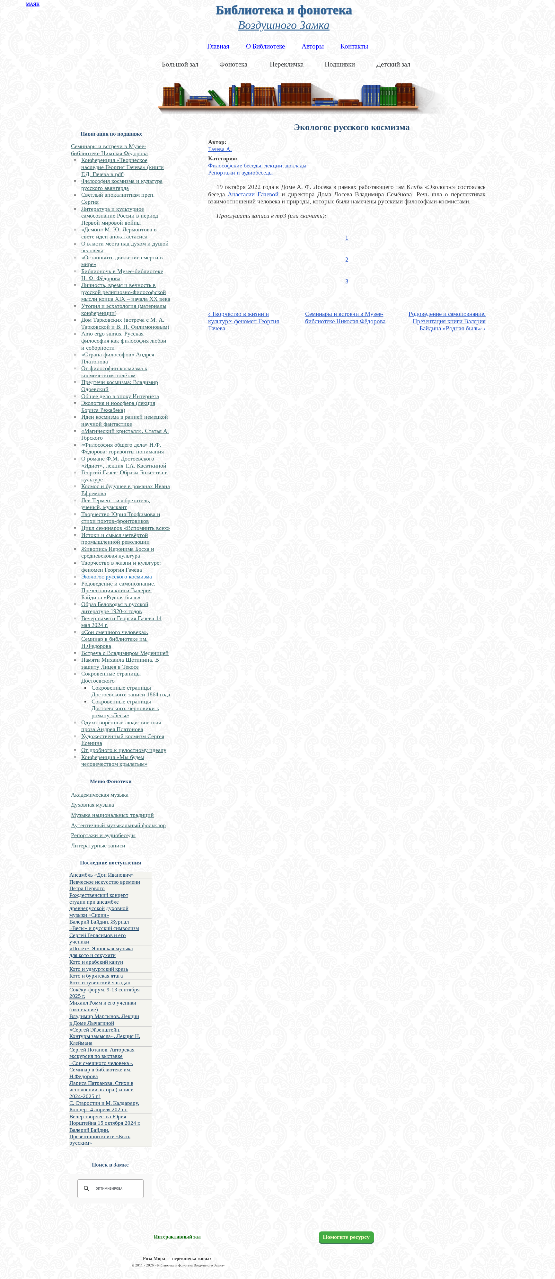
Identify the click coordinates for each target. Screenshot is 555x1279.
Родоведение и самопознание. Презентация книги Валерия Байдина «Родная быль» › (447, 321)
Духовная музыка (92, 804)
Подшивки (340, 64)
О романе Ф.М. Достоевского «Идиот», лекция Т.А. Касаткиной (123, 462)
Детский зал (393, 64)
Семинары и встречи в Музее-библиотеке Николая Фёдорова (109, 150)
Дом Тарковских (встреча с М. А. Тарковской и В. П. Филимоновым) (125, 323)
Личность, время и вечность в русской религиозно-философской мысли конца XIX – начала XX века (125, 292)
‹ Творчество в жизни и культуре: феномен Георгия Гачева (243, 321)
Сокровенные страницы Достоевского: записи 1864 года (131, 691)
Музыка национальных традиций (112, 815)
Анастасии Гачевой (253, 194)
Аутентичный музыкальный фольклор (118, 825)
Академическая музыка (99, 795)
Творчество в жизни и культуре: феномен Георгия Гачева (121, 566)
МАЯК (33, 4)
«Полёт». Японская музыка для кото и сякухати (101, 951)
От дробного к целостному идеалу (123, 750)
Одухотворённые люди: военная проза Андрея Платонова (121, 726)
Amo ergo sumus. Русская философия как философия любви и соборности (123, 340)
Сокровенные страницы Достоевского (111, 677)
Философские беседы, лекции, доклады (257, 165)
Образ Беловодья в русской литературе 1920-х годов (114, 607)
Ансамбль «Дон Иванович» (101, 875)
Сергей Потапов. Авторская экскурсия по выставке (102, 1053)
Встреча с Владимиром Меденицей (125, 653)
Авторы (313, 46)
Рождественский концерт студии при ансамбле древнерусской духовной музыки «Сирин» (98, 905)
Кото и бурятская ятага (96, 976)
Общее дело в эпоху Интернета (120, 396)
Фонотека (233, 64)
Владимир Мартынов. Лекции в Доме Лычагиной (104, 1019)
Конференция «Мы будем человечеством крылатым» (114, 760)
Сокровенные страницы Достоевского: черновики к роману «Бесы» (125, 708)
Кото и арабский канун (96, 962)
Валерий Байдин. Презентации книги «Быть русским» (99, 1136)
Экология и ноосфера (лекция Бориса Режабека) (118, 406)
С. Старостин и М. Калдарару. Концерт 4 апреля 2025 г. (104, 1106)
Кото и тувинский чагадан (99, 982)
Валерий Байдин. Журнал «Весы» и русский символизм (104, 925)
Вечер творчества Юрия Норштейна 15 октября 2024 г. (104, 1120)
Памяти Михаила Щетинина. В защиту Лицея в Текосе (120, 663)
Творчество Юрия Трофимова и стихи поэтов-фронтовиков (120, 517)
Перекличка (287, 64)
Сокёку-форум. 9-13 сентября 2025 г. (104, 993)
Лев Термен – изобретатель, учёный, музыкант (115, 504)
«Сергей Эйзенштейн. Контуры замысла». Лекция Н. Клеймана (104, 1036)
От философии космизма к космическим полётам (114, 372)
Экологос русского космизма (116, 576)
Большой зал (180, 64)
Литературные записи (98, 845)
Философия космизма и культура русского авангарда (122, 184)
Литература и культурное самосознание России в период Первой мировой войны (119, 216)
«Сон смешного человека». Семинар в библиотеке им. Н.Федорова (114, 639)
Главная (218, 46)
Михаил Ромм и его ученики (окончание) (102, 1006)
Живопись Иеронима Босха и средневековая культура (117, 552)
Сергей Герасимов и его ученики (97, 938)
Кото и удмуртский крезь (98, 969)
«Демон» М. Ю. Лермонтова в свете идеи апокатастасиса (119, 233)
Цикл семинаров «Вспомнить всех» (125, 528)
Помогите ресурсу (346, 1237)
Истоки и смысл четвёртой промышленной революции (115, 538)
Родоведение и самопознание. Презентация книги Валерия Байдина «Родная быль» (118, 590)
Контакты (354, 46)
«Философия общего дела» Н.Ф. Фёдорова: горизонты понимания (122, 448)
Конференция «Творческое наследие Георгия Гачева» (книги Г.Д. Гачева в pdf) (122, 167)
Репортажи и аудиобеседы (103, 835)
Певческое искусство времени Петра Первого (104, 885)
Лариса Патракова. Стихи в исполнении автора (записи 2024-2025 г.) (101, 1089)
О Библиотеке (265, 46)
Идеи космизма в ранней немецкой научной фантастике (124, 420)
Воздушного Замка (284, 24)
